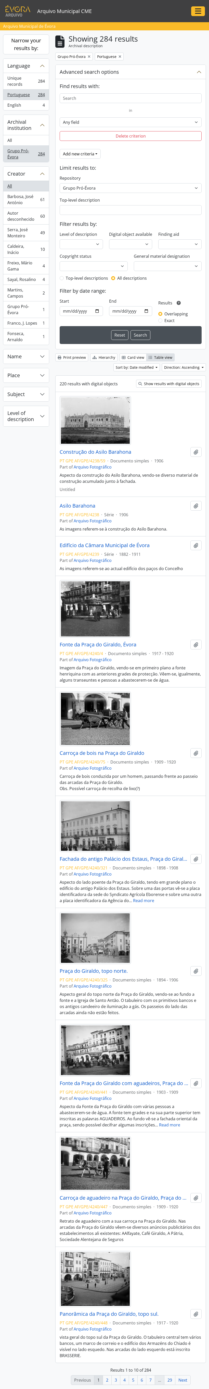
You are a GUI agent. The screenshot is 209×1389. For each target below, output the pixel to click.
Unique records (26, 81)
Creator (16, 173)
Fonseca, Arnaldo (26, 336)
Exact (169, 320)
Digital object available (130, 234)
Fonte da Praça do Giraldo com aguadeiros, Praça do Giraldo (124, 1083)
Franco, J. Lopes (26, 324)
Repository (70, 178)
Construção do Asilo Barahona (95, 452)
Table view (162, 357)
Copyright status (76, 256)
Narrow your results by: (26, 44)
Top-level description (80, 200)
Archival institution (19, 124)
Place (13, 375)
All (9, 140)
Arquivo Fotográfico (93, 467)
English (26, 106)
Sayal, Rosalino (26, 281)
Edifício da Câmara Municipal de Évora (105, 545)
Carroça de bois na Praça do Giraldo (102, 753)
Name (14, 356)
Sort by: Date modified (135, 367)
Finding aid (168, 234)
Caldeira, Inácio (26, 249)
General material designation (162, 256)
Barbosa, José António (26, 199)
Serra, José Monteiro (26, 233)
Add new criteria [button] (78, 154)
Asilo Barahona (77, 506)
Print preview (74, 357)
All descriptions (132, 278)
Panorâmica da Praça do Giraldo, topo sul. (109, 1314)
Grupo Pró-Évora (26, 154)
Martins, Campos (26, 293)
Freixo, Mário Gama (26, 266)
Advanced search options (89, 71)
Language (18, 65)
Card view (135, 357)
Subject (16, 394)
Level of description (20, 416)
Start (64, 301)
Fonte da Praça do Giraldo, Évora (98, 645)
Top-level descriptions (87, 278)
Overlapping (176, 314)
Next (182, 1380)
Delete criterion (131, 136)
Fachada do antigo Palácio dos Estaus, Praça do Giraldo (124, 859)
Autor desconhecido (26, 216)
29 (169, 1380)
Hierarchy (106, 357)
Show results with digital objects (171, 383)
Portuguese (26, 96)
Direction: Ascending (182, 367)
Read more (143, 900)
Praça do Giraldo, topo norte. (94, 971)
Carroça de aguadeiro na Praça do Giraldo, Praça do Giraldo (124, 1198)
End (112, 301)
